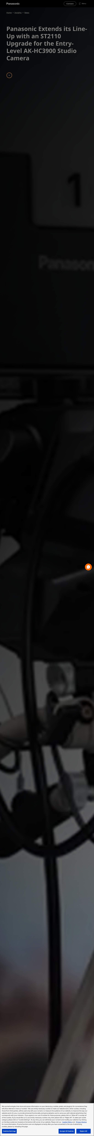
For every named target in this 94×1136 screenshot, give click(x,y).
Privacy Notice (81, 1122)
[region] (47, 1119)
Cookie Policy (67, 1122)
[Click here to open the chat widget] (88, 567)
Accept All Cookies (67, 1131)
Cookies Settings (9, 1131)
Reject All (83, 1131)
